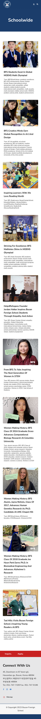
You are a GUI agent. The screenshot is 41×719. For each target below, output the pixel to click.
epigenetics (15, 453)
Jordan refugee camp (11, 328)
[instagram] (7, 689)
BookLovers (15, 200)
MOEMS (31, 91)
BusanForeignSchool (26, 200)
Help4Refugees (9, 324)
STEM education (9, 457)
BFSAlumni (24, 516)
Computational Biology (18, 451)
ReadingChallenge (21, 204)
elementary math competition (13, 85)
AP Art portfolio (13, 141)
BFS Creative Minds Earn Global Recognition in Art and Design (18, 134)
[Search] (37, 4)
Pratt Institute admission (24, 149)
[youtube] (10, 689)
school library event (18, 637)
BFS (5, 81)
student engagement (16, 332)
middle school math (21, 91)
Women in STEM (17, 388)
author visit (11, 631)
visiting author (8, 639)
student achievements (26, 93)
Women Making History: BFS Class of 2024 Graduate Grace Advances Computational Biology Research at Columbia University (19, 434)
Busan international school (18, 83)
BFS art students (18, 143)
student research (21, 457)
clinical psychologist (26, 382)
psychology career (20, 386)
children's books (9, 633)
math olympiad (9, 91)
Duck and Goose (20, 633)
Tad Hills (29, 637)
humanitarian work (21, 324)
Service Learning (23, 330)
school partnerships (10, 330)
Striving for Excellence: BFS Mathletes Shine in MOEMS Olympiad (17, 249)
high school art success (21, 145)
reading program (22, 635)
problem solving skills (11, 93)
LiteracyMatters (21, 202)
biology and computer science (18, 447)
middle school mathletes (12, 264)
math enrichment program (25, 262)
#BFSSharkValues (14, 79)
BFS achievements (13, 81)
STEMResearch (15, 518)
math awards (29, 89)
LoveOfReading (9, 204)
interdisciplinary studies (23, 455)
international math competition (14, 89)
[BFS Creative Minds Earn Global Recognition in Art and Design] (20, 101)
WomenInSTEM (26, 518)
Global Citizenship (17, 322)
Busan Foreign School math (22, 258)
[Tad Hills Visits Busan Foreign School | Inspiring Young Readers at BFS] (20, 591)
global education (9, 455)
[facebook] (3, 689)
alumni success (13, 445)
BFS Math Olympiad (14, 257)
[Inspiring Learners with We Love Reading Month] (20, 163)
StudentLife (17, 206)
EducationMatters (9, 202)
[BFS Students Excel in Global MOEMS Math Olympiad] (20, 42)
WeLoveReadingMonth (11, 208)
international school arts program (15, 147)
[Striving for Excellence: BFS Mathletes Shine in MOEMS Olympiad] (20, 216)
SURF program (15, 459)
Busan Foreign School (18, 320)
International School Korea (12, 326)
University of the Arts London (13, 155)
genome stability (25, 453)
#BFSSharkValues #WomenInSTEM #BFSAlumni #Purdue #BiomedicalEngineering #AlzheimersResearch (17, 579)
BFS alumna (12, 380)
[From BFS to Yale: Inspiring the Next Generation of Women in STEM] (20, 340)
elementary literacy (10, 635)
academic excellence (27, 79)
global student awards (17, 87)
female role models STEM (12, 384)
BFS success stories (22, 380)
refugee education (24, 328)
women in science (16, 461)
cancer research (19, 449)
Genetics (7, 518)
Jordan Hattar (26, 326)
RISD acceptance (9, 151)
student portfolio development (22, 153)
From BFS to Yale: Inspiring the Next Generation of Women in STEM (17, 373)
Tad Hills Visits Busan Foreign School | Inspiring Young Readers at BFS (18, 624)
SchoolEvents (8, 206)
